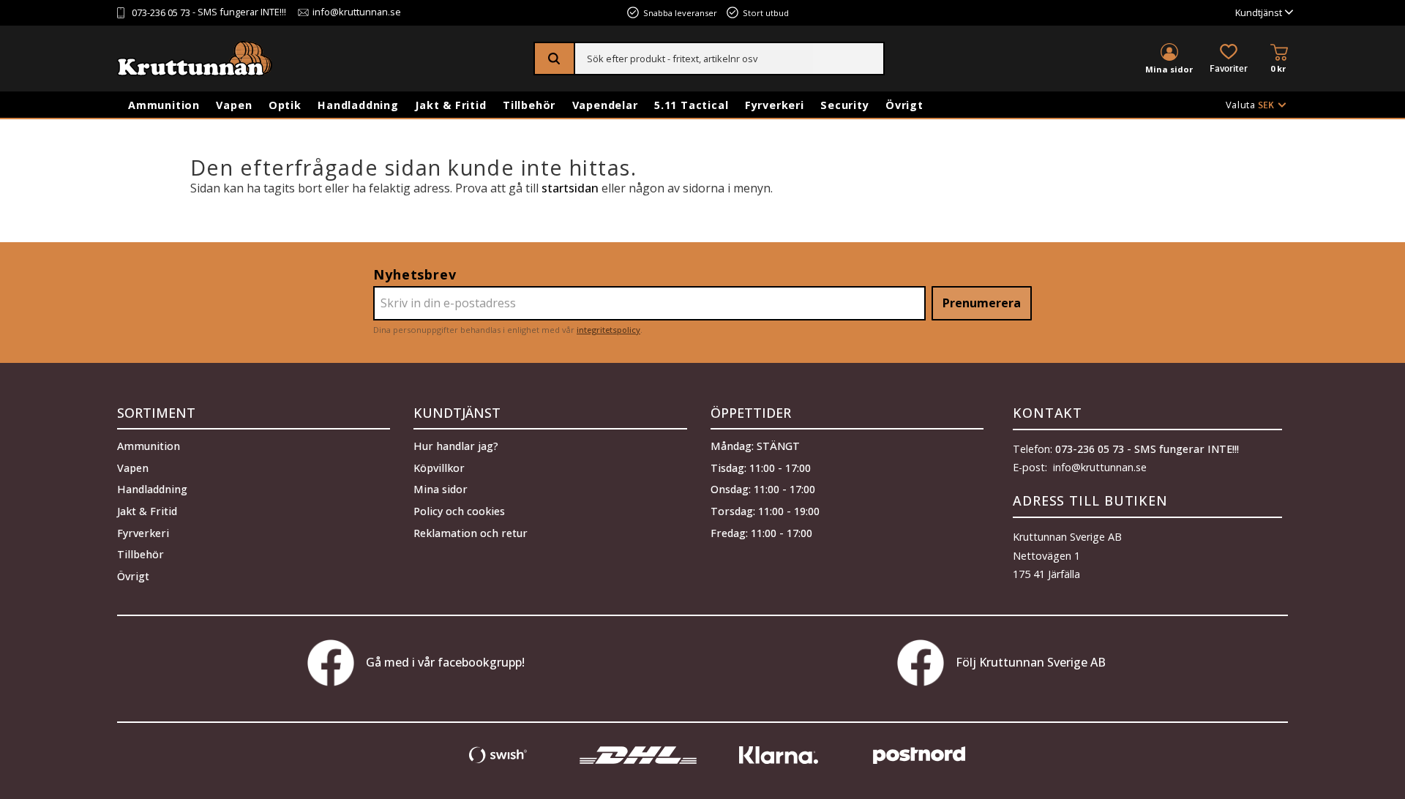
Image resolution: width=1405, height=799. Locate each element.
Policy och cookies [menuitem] (459, 511)
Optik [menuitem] (285, 105)
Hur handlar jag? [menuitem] (455, 446)
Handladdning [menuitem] (358, 105)
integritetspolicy (608, 329)
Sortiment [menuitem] (156, 412)
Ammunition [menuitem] (164, 105)
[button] (1229, 59)
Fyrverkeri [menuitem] (774, 105)
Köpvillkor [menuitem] (439, 468)
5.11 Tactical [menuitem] (691, 105)
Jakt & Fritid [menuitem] (450, 105)
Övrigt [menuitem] (904, 105)
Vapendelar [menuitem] (605, 105)
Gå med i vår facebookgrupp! (445, 662)
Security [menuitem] (844, 105)
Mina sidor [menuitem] (1169, 69)
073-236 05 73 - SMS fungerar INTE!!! (1147, 449)
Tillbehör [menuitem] (529, 105)
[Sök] (555, 58)
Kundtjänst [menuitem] (1258, 12)
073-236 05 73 (161, 12)
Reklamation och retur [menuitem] (470, 533)
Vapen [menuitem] (234, 105)
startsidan (570, 188)
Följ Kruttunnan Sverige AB (1031, 662)
